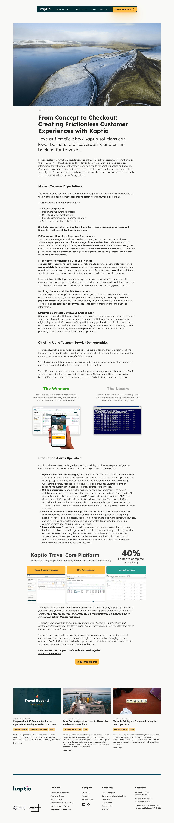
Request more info (87, 661)
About (93, 9)
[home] (45, 9)
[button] (63, 9)
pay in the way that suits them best (110, 533)
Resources (104, 9)
